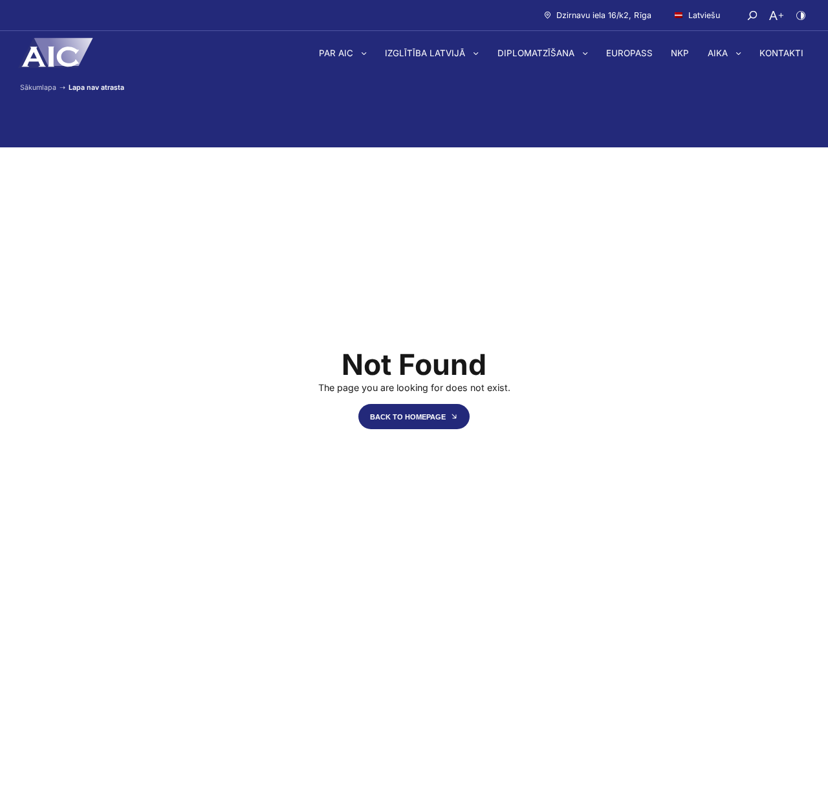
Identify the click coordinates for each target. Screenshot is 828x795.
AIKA (719, 53)
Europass (629, 53)
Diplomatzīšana (537, 53)
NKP (680, 53)
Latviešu (704, 15)
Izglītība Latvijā (426, 53)
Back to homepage (409, 417)
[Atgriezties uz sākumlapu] (55, 53)
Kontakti (781, 53)
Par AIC (337, 53)
